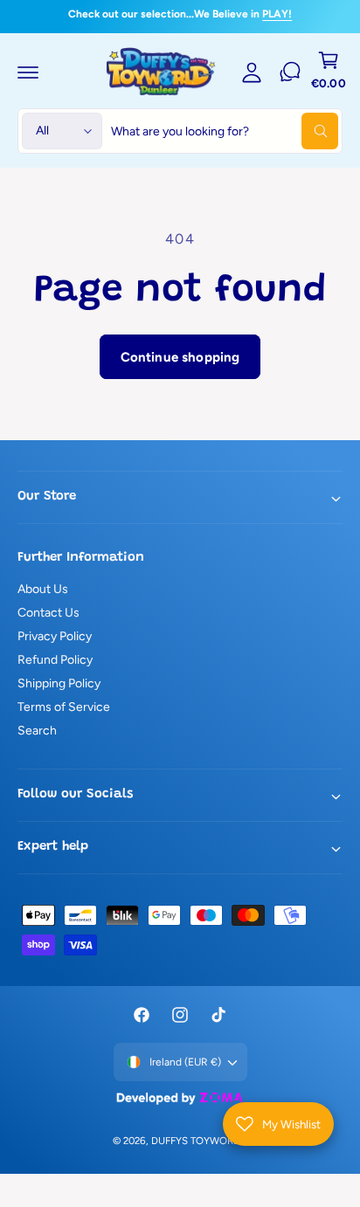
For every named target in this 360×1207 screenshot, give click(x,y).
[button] (28, 71)
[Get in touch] (290, 71)
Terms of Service (63, 707)
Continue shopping (180, 357)
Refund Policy (55, 659)
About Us (42, 589)
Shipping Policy (58, 683)
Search (37, 730)
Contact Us (48, 612)
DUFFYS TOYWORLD (198, 1141)
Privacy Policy (54, 636)
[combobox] (225, 131)
